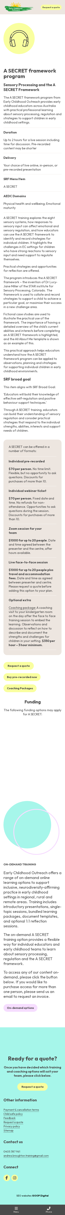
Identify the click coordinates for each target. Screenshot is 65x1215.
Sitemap (8, 1130)
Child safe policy (13, 1114)
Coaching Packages (20, 688)
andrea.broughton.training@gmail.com (26, 1155)
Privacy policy (11, 1126)
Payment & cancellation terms (21, 1109)
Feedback (9, 1118)
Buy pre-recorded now (22, 677)
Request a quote (51, 7)
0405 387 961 (11, 1151)
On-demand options (20, 1008)
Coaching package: (22, 608)
